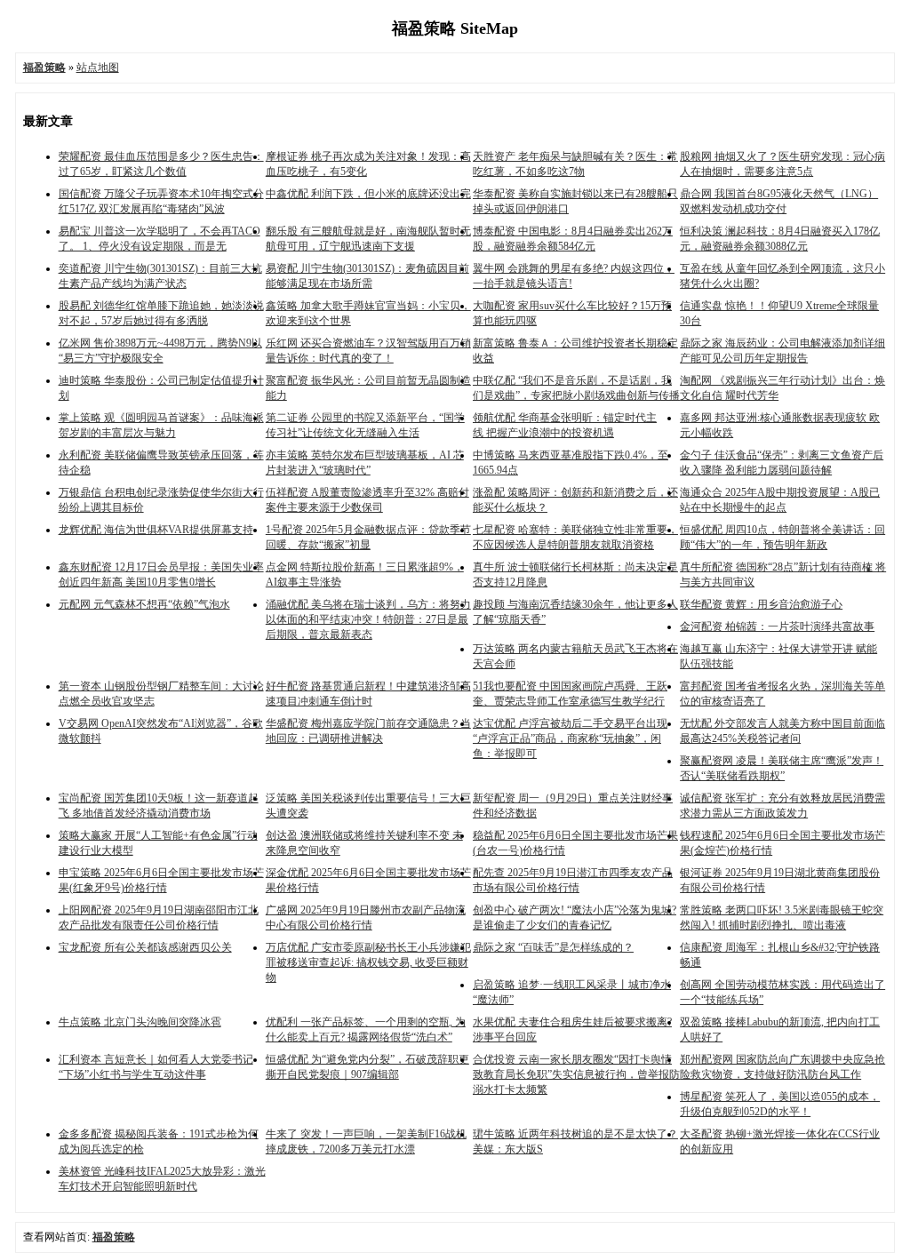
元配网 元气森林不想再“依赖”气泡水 (144, 604)
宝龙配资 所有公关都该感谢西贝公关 (145, 947)
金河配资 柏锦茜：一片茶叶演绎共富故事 (777, 626)
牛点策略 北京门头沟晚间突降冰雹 (140, 1022)
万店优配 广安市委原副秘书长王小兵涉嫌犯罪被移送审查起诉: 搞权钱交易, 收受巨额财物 (368, 962)
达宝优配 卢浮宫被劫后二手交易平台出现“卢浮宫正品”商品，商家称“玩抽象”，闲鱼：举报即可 (570, 738)
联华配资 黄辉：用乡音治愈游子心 (761, 604)
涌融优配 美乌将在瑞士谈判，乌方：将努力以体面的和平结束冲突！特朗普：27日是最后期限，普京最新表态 (368, 619)
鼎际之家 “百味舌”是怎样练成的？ (553, 947)
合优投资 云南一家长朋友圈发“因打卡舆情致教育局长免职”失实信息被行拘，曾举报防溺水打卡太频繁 (576, 1074)
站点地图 (97, 67)
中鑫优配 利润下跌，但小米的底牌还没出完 (368, 194)
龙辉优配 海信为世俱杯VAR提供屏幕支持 (156, 529)
